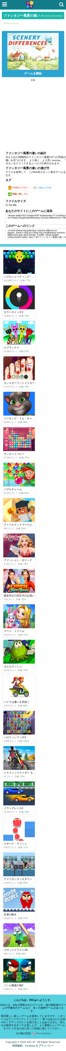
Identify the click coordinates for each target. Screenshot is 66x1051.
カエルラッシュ (13, 666)
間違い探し (20, 194)
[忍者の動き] (19, 900)
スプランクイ (11, 347)
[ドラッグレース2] (19, 793)
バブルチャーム (13, 489)
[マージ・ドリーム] (19, 616)
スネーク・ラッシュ (15, 843)
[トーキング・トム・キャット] (19, 404)
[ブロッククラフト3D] (19, 935)
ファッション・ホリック (18, 560)
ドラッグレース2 (13, 808)
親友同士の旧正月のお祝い (19, 595)
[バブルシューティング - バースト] (19, 262)
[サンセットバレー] (19, 439)
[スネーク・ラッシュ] (19, 829)
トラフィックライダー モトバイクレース (27, 772)
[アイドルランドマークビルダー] (19, 510)
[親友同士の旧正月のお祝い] (19, 581)
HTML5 (19, 187)
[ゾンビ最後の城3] (19, 971)
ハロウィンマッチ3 (15, 737)
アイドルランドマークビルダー (22, 524)
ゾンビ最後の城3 (13, 985)
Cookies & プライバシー (39, 1045)
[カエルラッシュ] (19, 652)
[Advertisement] (33, 114)
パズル (44, 187)
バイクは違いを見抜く (17, 701)
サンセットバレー (14, 453)
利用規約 (17, 1045)
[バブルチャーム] (19, 474)
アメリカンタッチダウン (18, 879)
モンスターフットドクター (19, 382)
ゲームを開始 (33, 73)
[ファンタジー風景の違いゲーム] (33, 50)
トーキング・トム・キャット (20, 418)
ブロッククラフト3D (16, 949)
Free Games (43, 1033)
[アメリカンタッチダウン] (19, 864)
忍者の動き (10, 914)
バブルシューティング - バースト (23, 276)
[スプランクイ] (19, 333)
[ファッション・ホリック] (19, 545)
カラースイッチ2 (13, 312)
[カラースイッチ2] (19, 297)
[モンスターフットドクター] (19, 368)
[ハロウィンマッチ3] (19, 723)
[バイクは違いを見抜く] (19, 687)
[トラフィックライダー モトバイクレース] (19, 758)
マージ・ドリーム (14, 630)
